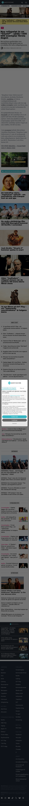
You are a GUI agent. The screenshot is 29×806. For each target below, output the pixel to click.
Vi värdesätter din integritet (9, 388)
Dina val (22, 388)
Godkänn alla (14, 416)
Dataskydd (14, 423)
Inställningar (14, 420)
